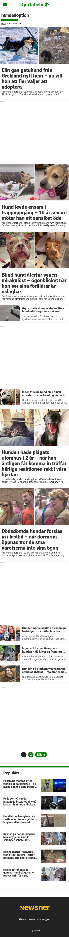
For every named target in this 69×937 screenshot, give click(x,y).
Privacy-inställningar (34, 919)
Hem (3, 23)
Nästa (41, 754)
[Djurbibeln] (34, 5)
